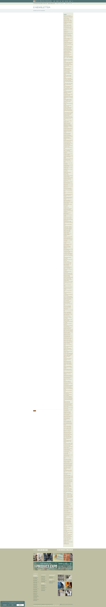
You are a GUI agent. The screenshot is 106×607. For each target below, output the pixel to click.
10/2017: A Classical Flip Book (68, 296)
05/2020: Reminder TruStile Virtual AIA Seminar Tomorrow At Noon (68, 222)
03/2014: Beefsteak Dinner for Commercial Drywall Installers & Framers (68, 424)
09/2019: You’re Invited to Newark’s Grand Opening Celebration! (67, 247)
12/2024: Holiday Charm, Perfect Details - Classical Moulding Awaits (68, 84)
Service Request (57, 605)
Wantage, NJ (51, 576)
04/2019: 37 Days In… (67, 261)
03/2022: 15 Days (66, 174)
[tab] (54, 1)
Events (63, 1)
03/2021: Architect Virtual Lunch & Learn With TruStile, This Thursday (68, 195)
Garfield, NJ (43, 576)
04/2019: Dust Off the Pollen (67, 262)
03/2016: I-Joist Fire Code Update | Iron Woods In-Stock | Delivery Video (68, 349)
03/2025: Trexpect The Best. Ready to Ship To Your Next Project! (67, 76)
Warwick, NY (35, 593)
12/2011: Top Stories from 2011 (68, 479)
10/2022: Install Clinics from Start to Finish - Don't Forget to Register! (68, 157)
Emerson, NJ (35, 579)
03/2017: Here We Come (67, 316)
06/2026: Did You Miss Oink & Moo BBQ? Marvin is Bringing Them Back (68, 23)
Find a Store (66, 1)
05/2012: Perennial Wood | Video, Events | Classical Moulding (67, 468)
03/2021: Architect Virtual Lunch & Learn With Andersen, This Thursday (68, 198)
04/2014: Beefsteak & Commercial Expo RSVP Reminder (67, 419)
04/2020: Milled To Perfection (68, 226)
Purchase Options (70, 549)
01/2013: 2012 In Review (67, 445)
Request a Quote (60, 549)
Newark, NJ (35, 584)
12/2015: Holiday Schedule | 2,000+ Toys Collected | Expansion (67, 356)
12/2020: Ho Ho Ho (66, 207)
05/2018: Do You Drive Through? (68, 281)
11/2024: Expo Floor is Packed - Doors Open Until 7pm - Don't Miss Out (68, 89)
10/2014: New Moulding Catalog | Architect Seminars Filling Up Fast (68, 399)
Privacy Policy (35, 605)
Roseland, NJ (35, 586)
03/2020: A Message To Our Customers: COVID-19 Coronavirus (67, 234)
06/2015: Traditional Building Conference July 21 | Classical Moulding (68, 367)
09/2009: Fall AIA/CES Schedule (68, 541)
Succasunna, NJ (35, 588)
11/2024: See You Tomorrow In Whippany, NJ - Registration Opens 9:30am (68, 92)
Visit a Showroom (65, 549)
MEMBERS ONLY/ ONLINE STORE (68, 3)
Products (57, 1)
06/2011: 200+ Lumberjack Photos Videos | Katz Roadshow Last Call (68, 491)
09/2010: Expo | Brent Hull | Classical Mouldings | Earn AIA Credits (68, 524)
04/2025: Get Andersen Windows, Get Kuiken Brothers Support (68, 73)
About (54, 1)
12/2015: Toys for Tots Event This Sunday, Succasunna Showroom (68, 359)
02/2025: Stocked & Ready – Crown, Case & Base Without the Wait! (68, 81)
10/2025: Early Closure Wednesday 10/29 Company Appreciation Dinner (67, 52)
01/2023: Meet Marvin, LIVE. (67, 142)
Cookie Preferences (44, 605)
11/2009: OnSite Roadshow (67, 538)
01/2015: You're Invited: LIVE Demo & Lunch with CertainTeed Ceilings (68, 388)
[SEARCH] (72, 1)
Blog (60, 1)
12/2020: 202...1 (66, 206)
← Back (35, 410)
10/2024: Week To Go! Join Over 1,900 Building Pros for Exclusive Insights (68, 97)
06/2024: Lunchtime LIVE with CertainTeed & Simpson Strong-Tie (68, 110)
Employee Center (52, 605)
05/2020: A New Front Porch (67, 218)
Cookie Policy (39, 605)
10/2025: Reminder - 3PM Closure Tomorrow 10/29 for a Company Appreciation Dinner (68, 49)
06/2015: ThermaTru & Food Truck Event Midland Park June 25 (68, 370)
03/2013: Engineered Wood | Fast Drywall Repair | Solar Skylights (68, 441)
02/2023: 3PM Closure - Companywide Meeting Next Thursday (67, 138)
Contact (70, 1)
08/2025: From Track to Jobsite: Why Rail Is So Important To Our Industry (68, 60)
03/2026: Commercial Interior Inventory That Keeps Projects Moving (68, 36)
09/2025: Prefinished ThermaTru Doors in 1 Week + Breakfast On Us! (68, 57)
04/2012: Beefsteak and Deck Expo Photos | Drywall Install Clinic (68, 471)
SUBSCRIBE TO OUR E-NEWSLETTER (60, 3)
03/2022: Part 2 (66, 171)
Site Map (48, 605)
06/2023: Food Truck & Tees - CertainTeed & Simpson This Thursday (68, 131)
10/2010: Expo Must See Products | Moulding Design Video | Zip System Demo (67, 521)
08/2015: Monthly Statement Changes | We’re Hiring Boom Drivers (68, 364)
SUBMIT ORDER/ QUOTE (51, 3)
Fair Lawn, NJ (35, 577)
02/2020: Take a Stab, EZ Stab (68, 236)
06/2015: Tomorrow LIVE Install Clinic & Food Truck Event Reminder (68, 373)
